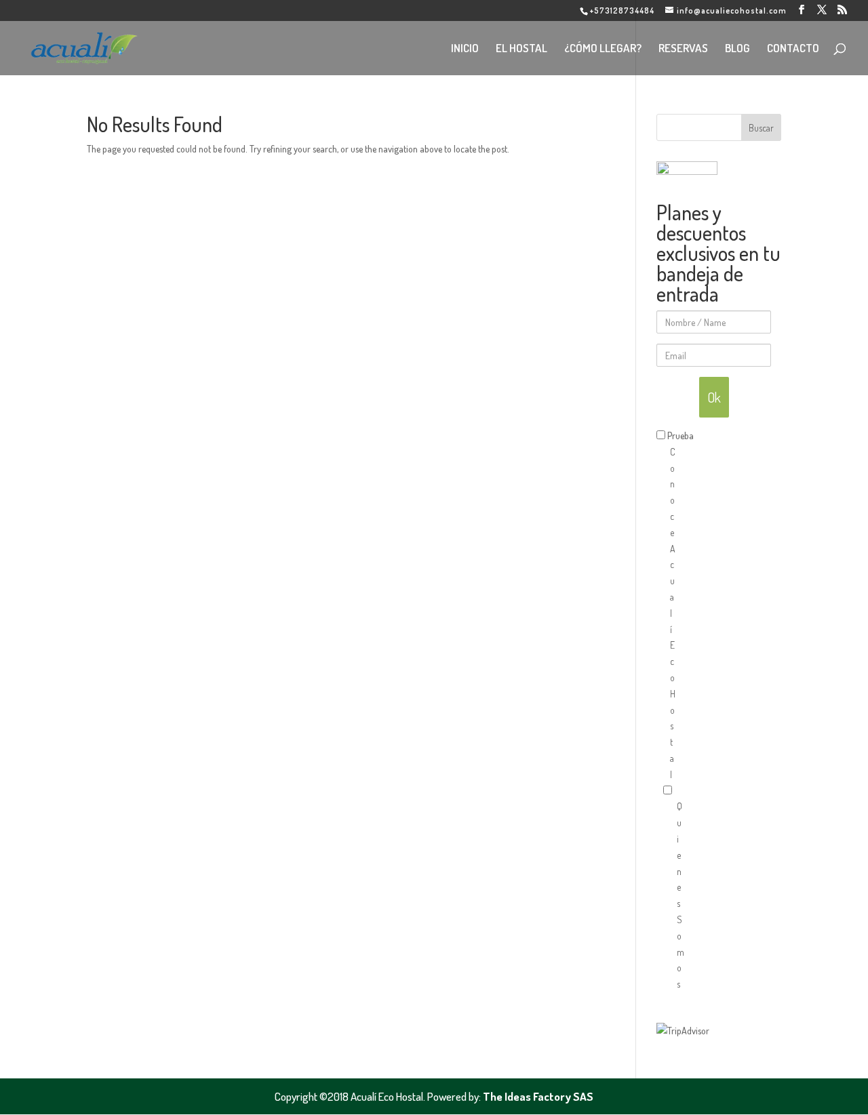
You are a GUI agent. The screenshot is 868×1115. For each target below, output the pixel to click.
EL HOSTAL (521, 49)
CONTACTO (793, 49)
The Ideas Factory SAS (538, 1096)
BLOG (737, 49)
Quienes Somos (670, 887)
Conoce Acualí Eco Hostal (663, 605)
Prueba (680, 435)
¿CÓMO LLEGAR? (603, 49)
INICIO (465, 49)
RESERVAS (683, 49)
